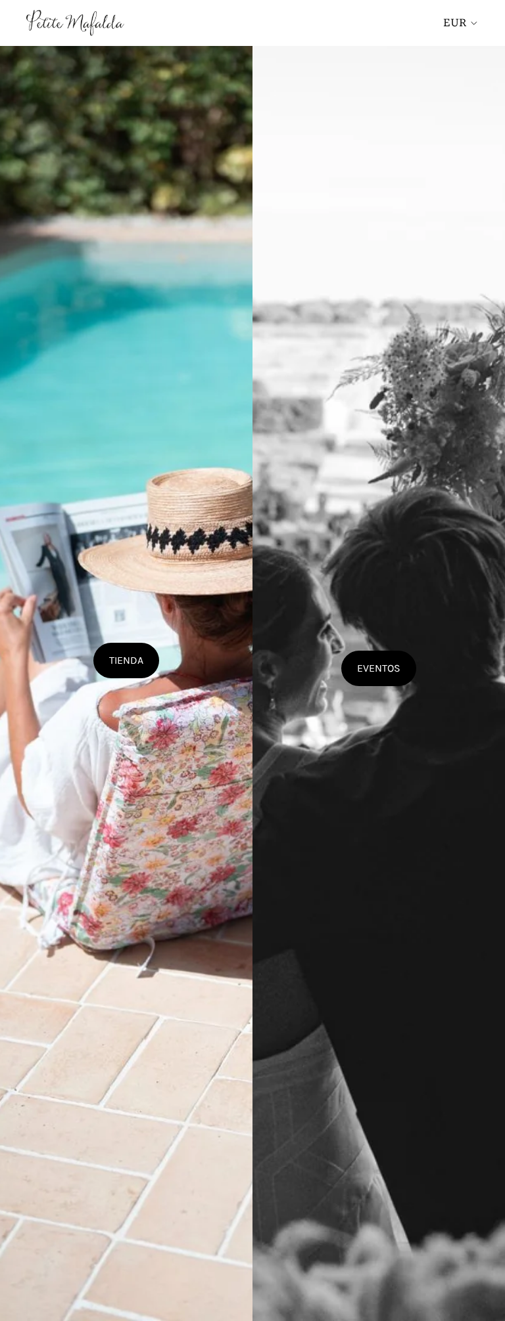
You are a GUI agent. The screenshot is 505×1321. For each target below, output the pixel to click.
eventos (378, 668)
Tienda (126, 660)
